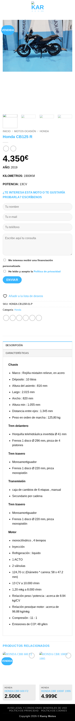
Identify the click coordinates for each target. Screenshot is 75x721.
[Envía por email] (26, 318)
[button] (5, 6)
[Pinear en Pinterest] (32, 318)
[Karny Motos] (37, 6)
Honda (44, 131)
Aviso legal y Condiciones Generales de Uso (37, 708)
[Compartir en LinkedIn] (39, 318)
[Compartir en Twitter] (19, 318)
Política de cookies (54, 710)
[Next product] (6, 148)
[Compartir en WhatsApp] (6, 318)
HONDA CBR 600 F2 (16, 691)
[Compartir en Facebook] (13, 318)
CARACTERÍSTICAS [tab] (17, 353)
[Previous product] (13, 148)
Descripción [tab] (14, 345)
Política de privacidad (47, 271)
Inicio (7, 131)
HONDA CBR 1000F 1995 (56, 691)
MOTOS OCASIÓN (25, 131)
